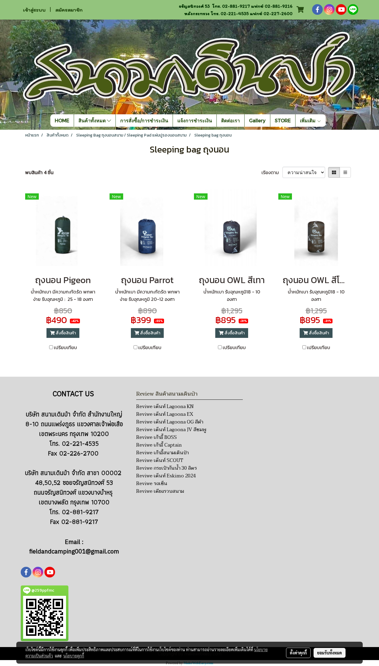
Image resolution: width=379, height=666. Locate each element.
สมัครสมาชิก (69, 10)
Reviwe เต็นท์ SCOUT (159, 460)
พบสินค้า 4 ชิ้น (39, 172)
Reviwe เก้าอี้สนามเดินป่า (162, 453)
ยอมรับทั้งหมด (329, 652)
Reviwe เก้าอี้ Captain (159, 445)
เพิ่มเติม (308, 120)
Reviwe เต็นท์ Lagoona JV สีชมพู (171, 430)
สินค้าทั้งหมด (92, 120)
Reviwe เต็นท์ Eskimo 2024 (166, 476)
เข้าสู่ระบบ (34, 10)
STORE (283, 120)
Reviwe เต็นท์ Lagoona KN (165, 406)
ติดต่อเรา (230, 120)
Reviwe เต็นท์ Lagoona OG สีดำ (169, 422)
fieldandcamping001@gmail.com (74, 552)
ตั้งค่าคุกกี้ (298, 652)
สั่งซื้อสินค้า (65, 333)
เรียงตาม (271, 172)
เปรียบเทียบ (65, 347)
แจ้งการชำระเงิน (194, 120)
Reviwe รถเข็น (151, 483)
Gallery (257, 120)
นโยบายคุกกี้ (73, 655)
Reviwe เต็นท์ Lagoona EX (164, 414)
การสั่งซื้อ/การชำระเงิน (144, 120)
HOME (62, 120)
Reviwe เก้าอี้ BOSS (156, 437)
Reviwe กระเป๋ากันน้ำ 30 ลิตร (166, 468)
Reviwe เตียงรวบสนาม (160, 491)
